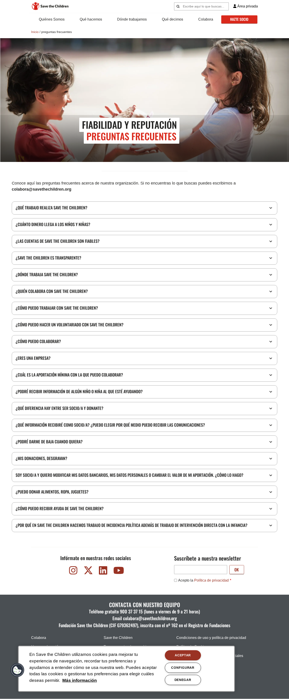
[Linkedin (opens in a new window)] (103, 571)
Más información (79, 680)
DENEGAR (183, 680)
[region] (126, 669)
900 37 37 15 (131, 611)
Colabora (205, 19)
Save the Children (118, 638)
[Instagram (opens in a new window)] (73, 571)
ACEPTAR (183, 655)
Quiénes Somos (52, 19)
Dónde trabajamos (132, 19)
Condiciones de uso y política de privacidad (211, 638)
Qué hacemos (91, 19)
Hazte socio (239, 19)
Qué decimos (172, 19)
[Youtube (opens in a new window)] (118, 571)
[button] (17, 670)
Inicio (35, 32)
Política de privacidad (211, 580)
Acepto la (203, 580)
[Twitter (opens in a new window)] (88, 571)
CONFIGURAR (182, 667)
